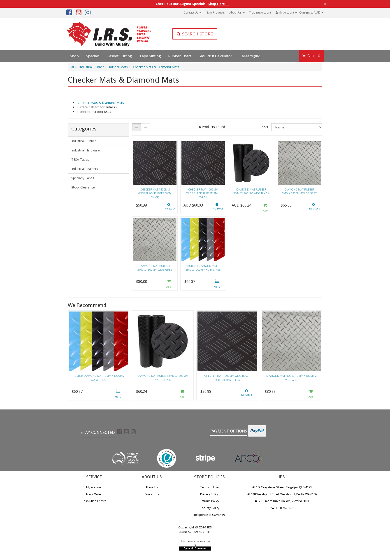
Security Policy (209, 508)
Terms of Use (209, 487)
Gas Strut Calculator (215, 55)
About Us (235, 12)
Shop (74, 55)
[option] (98, 356)
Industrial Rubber (91, 67)
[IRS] (97, 34)
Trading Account (260, 12)
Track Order (94, 494)
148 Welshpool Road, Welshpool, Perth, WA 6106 (283, 494)
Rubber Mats (118, 67)
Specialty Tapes (82, 178)
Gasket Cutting (119, 55)
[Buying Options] (217, 284)
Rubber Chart (179, 55)
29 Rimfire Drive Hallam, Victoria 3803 (283, 501)
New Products (215, 12)
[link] (119, 432)
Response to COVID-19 (209, 515)
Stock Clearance (83, 187)
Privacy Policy (209, 494)
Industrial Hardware (85, 150)
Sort (265, 127)
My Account (94, 487)
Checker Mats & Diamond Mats (156, 67)
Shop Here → (218, 3)
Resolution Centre (94, 501)
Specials (93, 55)
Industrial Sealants (84, 169)
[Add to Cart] (265, 208)
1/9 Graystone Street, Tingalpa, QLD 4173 (283, 487)
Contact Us (191, 12)
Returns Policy (209, 501)
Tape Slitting (150, 55)
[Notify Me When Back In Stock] (168, 208)
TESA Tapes (80, 159)
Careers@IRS (250, 55)
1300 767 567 (283, 508)
